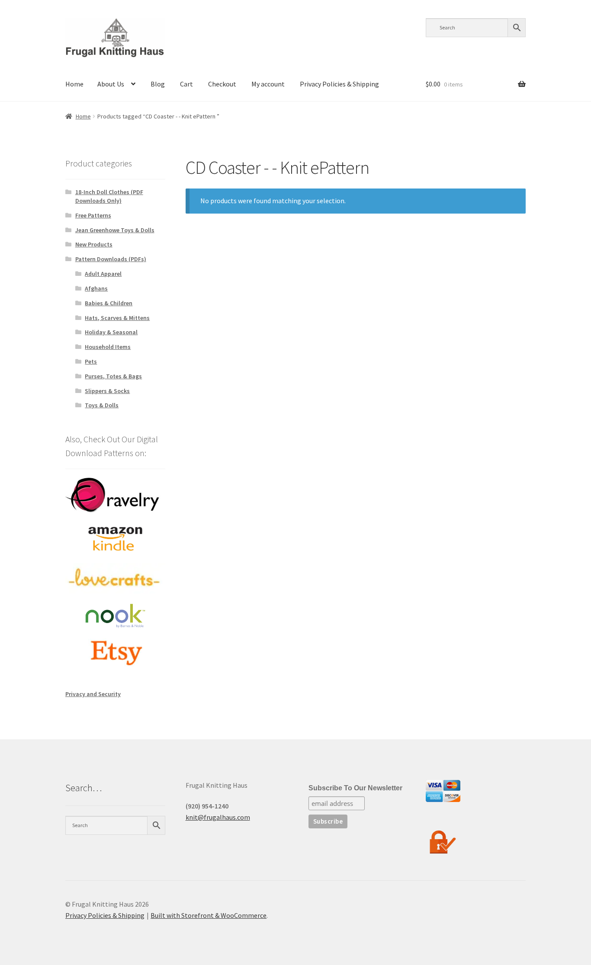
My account (268, 84)
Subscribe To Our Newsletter (355, 788)
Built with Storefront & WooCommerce (209, 915)
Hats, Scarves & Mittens (117, 318)
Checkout (222, 84)
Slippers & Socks (107, 391)
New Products (93, 244)
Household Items (108, 347)
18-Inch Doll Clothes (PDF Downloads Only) (109, 196)
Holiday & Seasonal (111, 332)
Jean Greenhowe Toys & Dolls (114, 230)
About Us (110, 84)
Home (74, 84)
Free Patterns (93, 215)
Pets (91, 361)
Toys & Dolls (102, 405)
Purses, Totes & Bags (113, 376)
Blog (158, 84)
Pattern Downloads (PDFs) (110, 259)
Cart (186, 84)
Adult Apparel (103, 274)
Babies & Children (108, 303)
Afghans (96, 288)
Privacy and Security (93, 694)
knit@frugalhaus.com (218, 817)
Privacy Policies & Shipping (339, 84)
